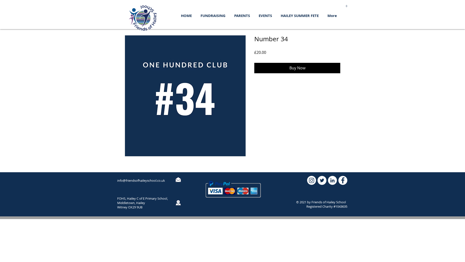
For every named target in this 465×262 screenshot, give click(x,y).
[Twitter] (322, 180)
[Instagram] (311, 180)
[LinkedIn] (332, 180)
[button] (346, 5)
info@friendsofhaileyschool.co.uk (141, 180)
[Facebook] (342, 180)
